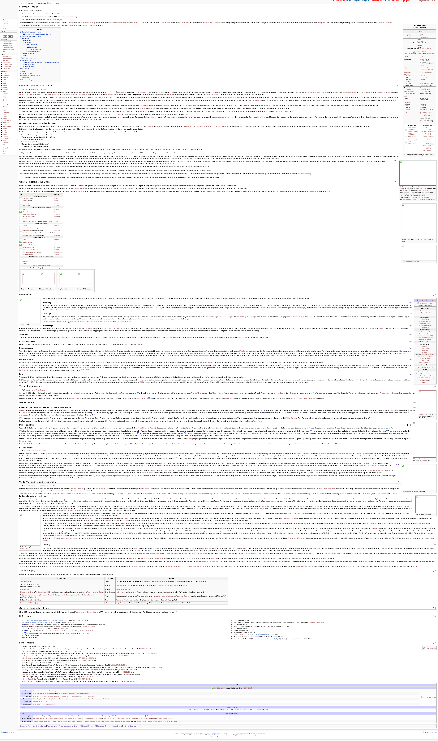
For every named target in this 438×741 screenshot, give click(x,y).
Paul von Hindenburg (304, 174)
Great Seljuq (84, 718)
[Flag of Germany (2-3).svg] (432, 128)
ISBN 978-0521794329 (88, 626)
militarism (245, 548)
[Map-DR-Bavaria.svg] (48, 278)
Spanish (92, 721)
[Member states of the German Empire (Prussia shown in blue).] (419, 220)
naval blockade (83, 531)
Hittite (63, 716)
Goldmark (423, 120)
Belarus (116, 520)
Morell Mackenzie (142, 398)
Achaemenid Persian (76, 716)
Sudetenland (42, 592)
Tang (149, 718)
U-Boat (105, 533)
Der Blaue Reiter (250, 553)
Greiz (55, 245)
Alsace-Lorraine (412, 143)
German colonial (141, 721)
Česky (4, 81)
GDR (427, 360)
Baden (194, 126)
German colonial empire (38, 451)
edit (398, 85)
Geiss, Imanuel (26, 658)
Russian (149, 721)
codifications (259, 382)
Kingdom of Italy (311, 476)
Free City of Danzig (428, 133)
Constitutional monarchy (427, 72)
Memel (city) (34, 603)
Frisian (427, 63)
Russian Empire (55, 25)
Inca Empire (163, 718)
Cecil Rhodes (400, 456)
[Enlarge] (435, 186)
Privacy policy (209, 737)
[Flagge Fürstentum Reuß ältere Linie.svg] (20, 244)
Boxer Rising (370, 463)
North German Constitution (63, 97)
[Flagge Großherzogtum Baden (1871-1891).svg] (406, 137)
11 (387, 430)
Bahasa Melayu (7, 120)
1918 (249, 688)
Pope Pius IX (219, 317)
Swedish (155, 721)
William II (422, 79)
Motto (419, 39)
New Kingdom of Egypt (45, 716)
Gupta (109, 716)
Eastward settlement (425, 325)
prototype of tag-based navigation (357, 1)
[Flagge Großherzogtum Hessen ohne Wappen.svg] (406, 140)
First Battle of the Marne (40, 503)
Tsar (52, 518)
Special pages (6, 62)
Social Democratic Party (42, 161)
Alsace (164, 581)
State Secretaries (253, 100)
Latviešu (5, 116)
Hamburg (25, 261)
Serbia (183, 489)
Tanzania (391, 453)
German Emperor (123, 22)
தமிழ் (4, 144)
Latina (4, 114)
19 (176, 611)
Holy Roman (135, 718)
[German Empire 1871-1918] (425, 504)
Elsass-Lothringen (25, 581)
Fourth (258, 709)
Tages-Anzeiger (292, 638)
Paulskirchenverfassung (69, 17)
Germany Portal (425, 380)
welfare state (113, 337)
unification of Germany (87, 22)
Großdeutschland (110, 351)
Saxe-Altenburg (27, 230)
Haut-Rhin (158, 581)
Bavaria (144, 108)
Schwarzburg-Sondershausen (32, 252)
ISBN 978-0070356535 (88, 631)
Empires (236, 713)
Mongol (109, 718)
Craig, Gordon (26, 651)
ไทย (4, 146)
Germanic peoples (425, 311)
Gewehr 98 (263, 308)
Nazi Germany (425, 350)
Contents (5, 23)
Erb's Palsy (108, 421)
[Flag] (409, 35)
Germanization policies (29, 365)
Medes (68, 716)
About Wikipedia (7, 41)
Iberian (98, 721)
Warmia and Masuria (182, 596)
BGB (141, 382)
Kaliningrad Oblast (122, 600)
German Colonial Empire (54, 20)
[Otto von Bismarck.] (30, 311)
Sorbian (422, 65)
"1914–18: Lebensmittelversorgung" (259, 634)
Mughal (41, 721)
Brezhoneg (6, 77)
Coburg (56, 232)
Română (5, 134)
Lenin (127, 518)
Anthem (419, 45)
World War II (425, 352)
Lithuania (108, 603)
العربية (4, 73)
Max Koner (424, 460)
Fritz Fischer (169, 566)
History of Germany (425, 300)
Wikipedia (386, 1)
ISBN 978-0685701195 (62, 628)
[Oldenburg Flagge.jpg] (20, 219)
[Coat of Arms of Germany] (425, 303)
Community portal (7, 43)
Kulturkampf (89, 322)
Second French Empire (26, 94)
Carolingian (127, 718)
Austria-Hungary (89, 25)
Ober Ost (108, 520)
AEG (301, 553)
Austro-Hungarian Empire (95, 592)
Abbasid (61, 718)
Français (5, 93)
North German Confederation (412, 128)
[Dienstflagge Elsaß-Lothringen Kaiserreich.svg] (20, 267)
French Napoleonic (115, 721)
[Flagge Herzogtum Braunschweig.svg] (20, 228)
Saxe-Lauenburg (73, 696)
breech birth (130, 421)
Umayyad (56, 718)
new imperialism (201, 453)
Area (405, 96)
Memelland (23, 603)
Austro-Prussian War (348, 92)
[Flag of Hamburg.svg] (20, 261)
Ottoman (54, 721)
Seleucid (99, 716)
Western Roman (133, 716)
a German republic (166, 22)
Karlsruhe (57, 209)
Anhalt (25, 225)
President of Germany (118, 444)
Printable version (7, 64)
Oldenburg (225, 126)
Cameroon (341, 453)
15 (369, 455)
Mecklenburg (207, 126)
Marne (364, 501)
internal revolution (65, 538)
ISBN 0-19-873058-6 (147, 649)
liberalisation (281, 393)
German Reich (426, 342)
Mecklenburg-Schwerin (29, 214)
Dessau (56, 225)
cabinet (197, 100)
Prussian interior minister (388, 393)
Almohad (70, 718)
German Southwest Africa (304, 453)
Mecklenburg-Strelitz (29, 216)
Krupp (148, 149)
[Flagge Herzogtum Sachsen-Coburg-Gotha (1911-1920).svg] (20, 232)
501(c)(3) (236, 735)
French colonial (125, 721)
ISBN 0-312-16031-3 (126, 672)
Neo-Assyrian (57, 716)
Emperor (406, 74)
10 (311, 430)
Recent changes (7, 45)
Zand (69, 721)
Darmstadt (57, 211)
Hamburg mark (428, 115)
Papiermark (423, 121)
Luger (279, 308)
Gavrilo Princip (100, 489)
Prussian (122, 92)
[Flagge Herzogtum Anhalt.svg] (20, 225)
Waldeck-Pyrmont (28, 254)
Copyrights (255, 733)
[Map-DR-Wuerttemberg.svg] (85, 278)
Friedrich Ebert (424, 85)
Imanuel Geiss (30, 624)
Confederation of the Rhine (425, 332)
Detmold (56, 239)
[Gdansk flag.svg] (432, 134)
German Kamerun (331, 453)
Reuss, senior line (28, 245)
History (228, 713)
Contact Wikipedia (8, 47)
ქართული (6, 112)
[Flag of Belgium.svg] (432, 150)
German (312, 398)
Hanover (200, 126)
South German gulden (425, 113)
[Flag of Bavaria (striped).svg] (406, 131)
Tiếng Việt (5, 148)
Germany (71, 22)
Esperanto (5, 89)
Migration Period (425, 313)
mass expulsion (84, 368)
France (71, 25)
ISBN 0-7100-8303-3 (89, 658)
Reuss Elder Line (86, 698)
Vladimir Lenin (317, 513)
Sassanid (149, 716)
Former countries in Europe (37, 726)
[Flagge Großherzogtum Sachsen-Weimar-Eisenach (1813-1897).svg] (20, 221)
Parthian (121, 716)
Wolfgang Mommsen (197, 566)
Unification (408, 89)
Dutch (102, 721)
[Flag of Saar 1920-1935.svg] (432, 142)
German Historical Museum (241, 634)
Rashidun (50, 718)
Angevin (141, 718)
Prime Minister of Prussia (146, 428)
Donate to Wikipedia (8, 49)
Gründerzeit (42, 555)
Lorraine (199, 581)
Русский (5, 136)
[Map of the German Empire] (428, 697)
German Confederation (425, 334)
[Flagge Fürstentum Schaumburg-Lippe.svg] (20, 247)
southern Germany (112, 94)
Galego (5, 97)
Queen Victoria (218, 393)
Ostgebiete (429, 356)
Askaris (274, 523)
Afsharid (65, 721)
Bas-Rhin (148, 581)
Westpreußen (76, 595)
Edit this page (42, 3)
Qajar (73, 721)
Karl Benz (214, 558)
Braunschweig (58, 228)
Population (407, 102)
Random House (69, 633)
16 (176, 457)
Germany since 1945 (428, 354)
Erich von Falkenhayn (213, 506)
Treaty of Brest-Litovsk (290, 518)
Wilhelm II (207, 22)
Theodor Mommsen (171, 553)
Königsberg (40, 600)
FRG (423, 360)
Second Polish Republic (427, 137)
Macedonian (86, 716)
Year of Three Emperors (38, 390)
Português (5, 132)
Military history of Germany (425, 372)
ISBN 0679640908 (84, 633)
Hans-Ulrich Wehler (180, 566)
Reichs (234, 707)
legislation (140, 344)
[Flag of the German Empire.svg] (406, 128)
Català (4, 79)
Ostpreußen (92, 595)
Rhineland (170, 499)
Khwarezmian (93, 718)
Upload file (5, 60)
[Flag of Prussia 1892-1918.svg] (20, 198)
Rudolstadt (57, 249)
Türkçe (5, 150)
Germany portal (431, 648)
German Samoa (116, 456)
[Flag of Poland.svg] (432, 137)
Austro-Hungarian (163, 721)
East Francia (425, 319)
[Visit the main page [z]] (9, 9)
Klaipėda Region (426, 140)
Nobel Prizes (60, 310)
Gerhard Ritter (351, 566)
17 (258, 530)
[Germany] (217, 688)
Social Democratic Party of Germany (250, 433)
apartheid (137, 550)
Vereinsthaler (423, 112)
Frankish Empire (425, 314)
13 (185, 433)
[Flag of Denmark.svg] (432, 147)
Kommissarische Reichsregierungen (87, 612)
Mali (146, 718)
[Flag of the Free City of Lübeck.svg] (20, 263)
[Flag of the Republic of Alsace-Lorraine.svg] (432, 130)
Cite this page (6, 68)
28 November (216, 22)
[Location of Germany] (419, 51)
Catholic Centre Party (113, 328)
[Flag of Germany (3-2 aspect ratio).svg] (20, 254)
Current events (7, 27)
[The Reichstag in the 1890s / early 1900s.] (419, 477)
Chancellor (407, 81)
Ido (3, 103)
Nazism (415, 566)
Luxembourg (89, 501)
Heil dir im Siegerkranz (425, 48)
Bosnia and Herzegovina (123, 476)
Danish (428, 62)
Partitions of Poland (112, 365)
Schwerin (57, 214)
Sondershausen (58, 252)
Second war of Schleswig (312, 92)
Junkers (118, 114)
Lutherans (423, 68)
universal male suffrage (232, 97)
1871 (245, 688)
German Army (26, 413)
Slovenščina (6, 138)
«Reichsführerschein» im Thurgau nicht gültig (265, 638)
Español (5, 87)
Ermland (62, 595)
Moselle (177, 581)
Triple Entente (381, 494)
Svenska (5, 142)
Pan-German (244, 351)
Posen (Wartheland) (29, 597)
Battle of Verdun (259, 508)
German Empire (116, 726)
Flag (409, 37)
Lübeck (25, 263)
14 (120, 438)
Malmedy (126, 585)
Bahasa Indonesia (8, 104)
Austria (362, 92)
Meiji (228, 111)
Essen (173, 149)
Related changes (7, 58)
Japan (175, 721)
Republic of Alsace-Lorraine (426, 130)
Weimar (56, 221)
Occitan (5, 128)
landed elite (109, 114)
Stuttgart (56, 205)
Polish (431, 63)
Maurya (104, 716)
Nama (93, 470)
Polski (4, 130)
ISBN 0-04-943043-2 (151, 653)
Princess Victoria (196, 393)
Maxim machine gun (298, 308)
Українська (6, 152)
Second (213, 709)
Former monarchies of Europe (68, 726)
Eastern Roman (141, 716)
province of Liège (167, 585)
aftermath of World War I (211, 561)
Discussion (30, 3)
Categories (23, 726)
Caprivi (213, 428)
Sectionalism (425, 327)
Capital (406, 56)
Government (407, 72)
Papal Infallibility (240, 317)
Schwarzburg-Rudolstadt (30, 249)
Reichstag (210, 97)
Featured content (7, 25)
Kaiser (262, 126)
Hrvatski (5, 101)
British (107, 721)
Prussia (37, 126)
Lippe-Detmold (313, 191)
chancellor (148, 100)
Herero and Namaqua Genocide (380, 470)
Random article (7, 29)
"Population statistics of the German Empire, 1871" (38, 622)
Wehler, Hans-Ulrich (27, 681)
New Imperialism (424, 88)
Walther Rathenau (291, 418)
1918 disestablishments (102, 726)
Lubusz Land (170, 596)
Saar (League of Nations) (426, 142)
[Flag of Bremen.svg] (20, 258)
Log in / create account (427, 1)
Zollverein (382, 328)
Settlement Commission (291, 365)
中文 (4, 154)
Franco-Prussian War (384, 92)
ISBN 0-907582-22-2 (131, 681)
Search (3, 32)
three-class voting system (222, 117)
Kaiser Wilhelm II (207, 161)
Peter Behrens (328, 553)
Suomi (4, 140)
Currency (406, 112)
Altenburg (57, 230)
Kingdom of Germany (425, 321)
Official (422, 59)
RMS (132, 533)
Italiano (5, 108)
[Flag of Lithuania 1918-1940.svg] (432, 140)
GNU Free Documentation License (239, 733)
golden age (102, 555)
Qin (113, 716)
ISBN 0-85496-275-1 (91, 677)
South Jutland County (123, 589)
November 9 (423, 91)
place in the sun (51, 453)
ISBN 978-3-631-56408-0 (317, 622)
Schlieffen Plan (32, 501)
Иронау (5, 106)
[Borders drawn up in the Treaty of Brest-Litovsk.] (30, 529)
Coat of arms (424, 37)
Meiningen (57, 235)
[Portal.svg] (424, 648)
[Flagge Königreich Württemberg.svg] (406, 134)
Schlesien (43, 595)
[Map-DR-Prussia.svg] (29, 278)
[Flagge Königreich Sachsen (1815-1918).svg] (20, 203)
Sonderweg (56, 566)
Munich (56, 200)
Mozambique (371, 523)
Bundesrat (51, 100)
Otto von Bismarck (425, 83)
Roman (126, 716)
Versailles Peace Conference (325, 489)
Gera (55, 242)
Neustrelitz (57, 216)
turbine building (309, 553)
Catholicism (89, 328)
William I (422, 76)
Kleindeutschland (125, 322)
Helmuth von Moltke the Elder (413, 199)
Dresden (56, 203)
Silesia (162, 596)
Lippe (24, 239)
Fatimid (65, 718)
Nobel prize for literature (198, 553)
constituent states (62, 186)
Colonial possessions (48, 704)
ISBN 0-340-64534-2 (157, 667)
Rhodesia (168, 470)
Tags (57, 3)
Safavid (59, 721)
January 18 (423, 89)
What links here (7, 56)
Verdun (317, 506)
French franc (423, 117)
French (422, 63)
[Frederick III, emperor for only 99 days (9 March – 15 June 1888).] (427, 401)
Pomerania (156, 596)
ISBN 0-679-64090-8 (84, 679)
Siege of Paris (55, 94)
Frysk (4, 95)
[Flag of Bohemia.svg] (432, 145)
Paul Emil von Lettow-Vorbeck (204, 523)
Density (407, 109)
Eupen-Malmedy (426, 150)
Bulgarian (120, 718)
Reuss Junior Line (97, 698)
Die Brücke (263, 553)
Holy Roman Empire (63, 14)
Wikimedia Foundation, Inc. (215, 735)
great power (321, 22)
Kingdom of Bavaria (413, 131)
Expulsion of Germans (425, 358)
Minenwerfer (317, 308)
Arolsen (56, 254)
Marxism (290, 433)
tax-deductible (243, 735)
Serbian (115, 718)
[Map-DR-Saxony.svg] (66, 278)
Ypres (174, 506)
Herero (85, 470)
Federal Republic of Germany (425, 367)
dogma (231, 317)
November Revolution (385, 22)
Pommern (36, 595)
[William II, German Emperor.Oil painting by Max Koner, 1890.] (424, 440)
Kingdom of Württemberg (411, 133)
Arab (46, 718)
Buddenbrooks (154, 553)
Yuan (157, 718)
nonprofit (249, 735)
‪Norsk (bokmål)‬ (7, 126)
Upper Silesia (393, 410)
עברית (4, 110)
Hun (288, 465)
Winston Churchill (185, 161)
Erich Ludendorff (173, 444)
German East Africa (362, 453)
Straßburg (57, 268)
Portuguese (86, 721)
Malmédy (33, 584)
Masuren (68, 595)
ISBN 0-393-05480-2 (122, 656)
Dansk (4, 83)
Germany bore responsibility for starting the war (51, 491)
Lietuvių (5, 118)
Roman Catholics (425, 69)
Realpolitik (161, 92)
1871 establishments (86, 726)
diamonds (213, 470)
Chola (104, 718)
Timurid (100, 718)
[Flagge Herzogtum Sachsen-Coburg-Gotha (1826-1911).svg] (20, 230)
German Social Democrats (296, 538)
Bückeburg (57, 247)
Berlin (421, 56)
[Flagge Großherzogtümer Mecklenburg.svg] (20, 214)
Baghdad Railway (283, 456)
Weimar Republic (426, 128)
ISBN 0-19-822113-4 (74, 651)
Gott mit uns (419, 41)
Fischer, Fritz (25, 653)
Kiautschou (80, 456)
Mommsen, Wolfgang (28, 667)
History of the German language (425, 377)
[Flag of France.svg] (406, 143)
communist (297, 513)
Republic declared (410, 91)
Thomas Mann (131, 553)
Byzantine (36, 718)
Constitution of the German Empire (100, 97)
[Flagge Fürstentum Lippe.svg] (20, 239)
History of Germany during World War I (43, 486)
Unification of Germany (38, 89)
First (189, 709)
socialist (62, 337)
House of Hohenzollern (188, 105)
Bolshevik (304, 513)
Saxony (152, 108)
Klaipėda (153, 603)
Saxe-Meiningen (27, 235)
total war (374, 528)
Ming (45, 721)
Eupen (25, 584)
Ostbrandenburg (53, 595)
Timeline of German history (425, 375)
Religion (406, 68)
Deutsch (5, 85)
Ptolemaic (93, 716)
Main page (5, 21)
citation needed (112, 92)
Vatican (207, 317)
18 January (134, 22)
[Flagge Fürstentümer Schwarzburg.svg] (20, 249)
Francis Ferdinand (77, 489)
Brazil (170, 721)
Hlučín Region (427, 145)
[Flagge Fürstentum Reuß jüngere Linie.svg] (20, 242)
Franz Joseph (144, 489)
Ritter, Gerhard (26, 674)
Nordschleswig (24, 589)
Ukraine (125, 520)
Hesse (24, 211)
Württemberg (217, 126)
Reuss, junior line (28, 242)
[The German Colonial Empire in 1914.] (419, 253)
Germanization (208, 362)
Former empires (52, 726)
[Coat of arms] (424, 35)
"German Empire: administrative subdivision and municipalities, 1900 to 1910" (45, 620)
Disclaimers (233, 737)
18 (146, 550)
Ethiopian (79, 721)
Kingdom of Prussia (159, 186)
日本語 (5, 124)
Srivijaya (170, 718)
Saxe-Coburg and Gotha (30, 232)
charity (254, 735)
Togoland (349, 453)
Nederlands (6, 122)
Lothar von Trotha (147, 473)
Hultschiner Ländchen (27, 592)
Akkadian (35, 716)
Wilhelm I (170, 94)
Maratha (35, 721)
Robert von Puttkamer (356, 393)
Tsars (276, 111)
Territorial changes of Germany (425, 374)
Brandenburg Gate (109, 526)
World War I (431, 53)
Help (4, 51)
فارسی (4, 91)
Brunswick (187, 126)
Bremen (25, 259)
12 (138, 433)
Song (153, 718)
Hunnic (42, 718)
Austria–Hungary (40, 561)
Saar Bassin (145, 558)
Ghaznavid (77, 718)
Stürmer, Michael (31, 633)
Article (22, 3)
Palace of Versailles (211, 94)
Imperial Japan (217, 111)
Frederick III (423, 77)
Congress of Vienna (125, 188)
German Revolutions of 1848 (425, 335)
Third (236, 709)
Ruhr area (132, 558)
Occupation (421, 356)
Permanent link (7, 66)
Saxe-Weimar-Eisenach (29, 221)
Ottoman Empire (324, 456)
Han (116, 716)
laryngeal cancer (74, 398)
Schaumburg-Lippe (28, 247)
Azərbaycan (6, 75)
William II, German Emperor (420, 459)
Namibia (321, 453)
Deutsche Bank (269, 456)
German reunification (425, 362)
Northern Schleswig (428, 147)
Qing (49, 721)
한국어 (5, 99)
